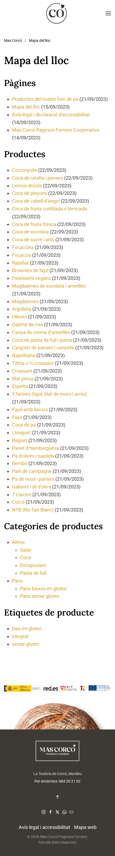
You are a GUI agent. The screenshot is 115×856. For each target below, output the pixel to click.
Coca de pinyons (29, 193)
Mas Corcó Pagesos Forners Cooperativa (55, 130)
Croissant (22, 371)
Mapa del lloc (26, 107)
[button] (108, 13)
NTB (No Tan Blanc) (33, 510)
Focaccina (23, 247)
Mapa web (85, 827)
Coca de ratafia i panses (37, 178)
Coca (25, 557)
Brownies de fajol (30, 270)
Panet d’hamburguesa (35, 448)
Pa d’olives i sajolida (33, 456)
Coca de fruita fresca (34, 224)
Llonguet (21, 432)
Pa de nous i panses (33, 479)
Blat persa (22, 378)
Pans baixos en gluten (43, 588)
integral (20, 636)
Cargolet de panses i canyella (43, 347)
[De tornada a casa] (57, 13)
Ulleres (19, 317)
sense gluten (25, 644)
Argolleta (21, 309)
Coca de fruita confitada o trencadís (49, 209)
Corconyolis (24, 170)
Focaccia (21, 255)
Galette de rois (27, 324)
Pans (17, 581)
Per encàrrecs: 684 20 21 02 (57, 781)
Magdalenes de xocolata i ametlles (49, 286)
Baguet (19, 440)
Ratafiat (20, 263)
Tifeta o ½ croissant (33, 363)
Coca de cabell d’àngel (36, 201)
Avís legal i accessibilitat (44, 827)
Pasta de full (33, 573)
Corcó (18, 502)
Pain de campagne (32, 471)
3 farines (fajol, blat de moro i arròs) (49, 394)
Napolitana (23, 355)
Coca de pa (24, 425)
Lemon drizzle (27, 185)
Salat (25, 550)
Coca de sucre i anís (33, 239)
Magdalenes (25, 301)
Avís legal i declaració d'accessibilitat (51, 114)
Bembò (19, 463)
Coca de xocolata (30, 232)
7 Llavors (21, 494)
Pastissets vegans (31, 278)
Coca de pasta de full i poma (42, 340)
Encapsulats (33, 565)
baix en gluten (27, 628)
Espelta (20, 386)
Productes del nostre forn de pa (45, 99)
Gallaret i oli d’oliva (31, 487)
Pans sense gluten (39, 596)
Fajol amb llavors (30, 409)
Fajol (17, 417)
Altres (18, 542)
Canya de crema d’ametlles (41, 332)
